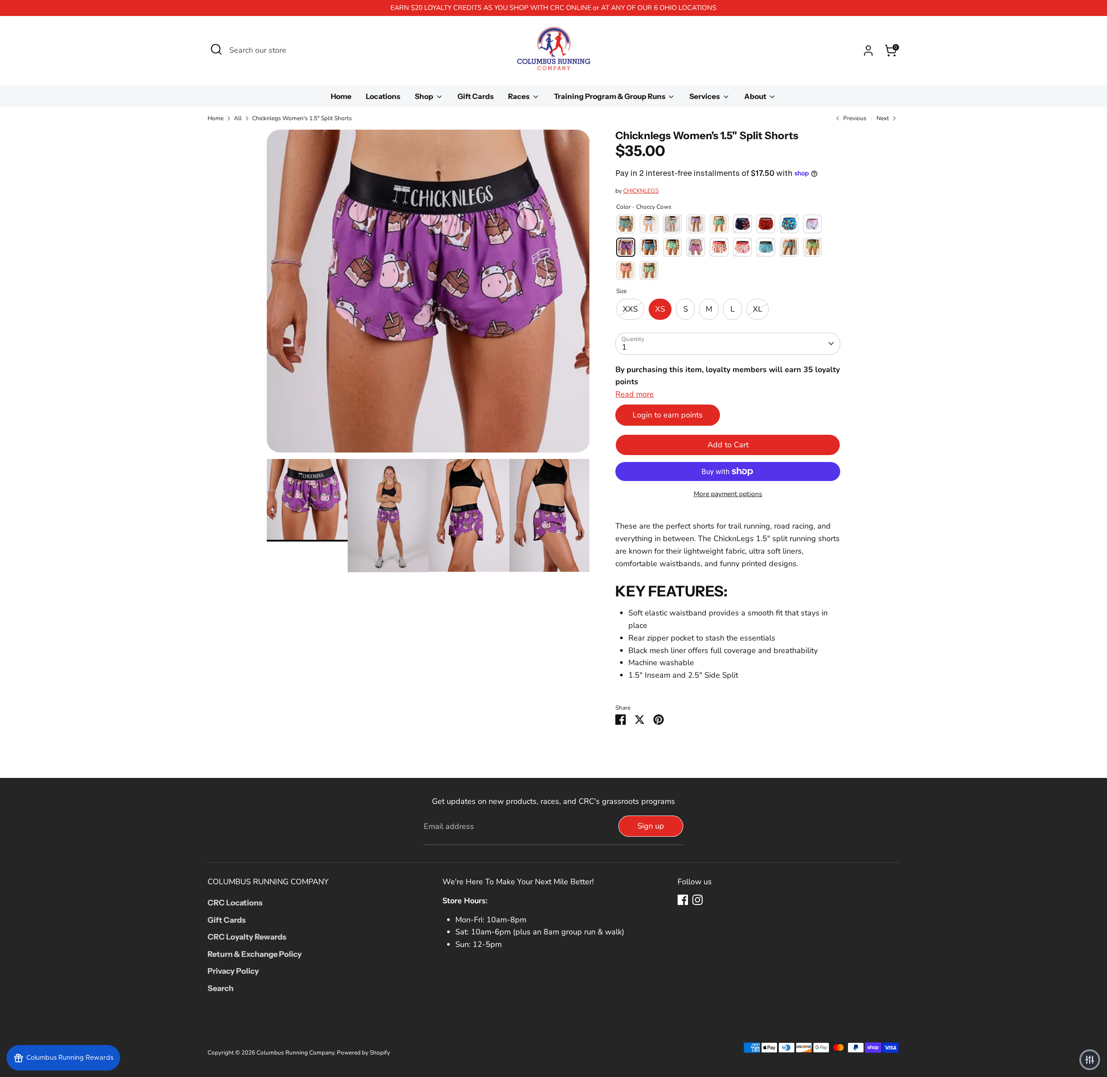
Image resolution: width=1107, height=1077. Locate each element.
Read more (634, 394)
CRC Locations (235, 903)
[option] (428, 294)
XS (660, 309)
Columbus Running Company (295, 1052)
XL (757, 309)
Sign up (650, 826)
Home (341, 96)
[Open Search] (216, 49)
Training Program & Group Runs (610, 96)
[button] (1089, 1059)
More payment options (728, 494)
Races (519, 96)
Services (705, 96)
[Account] (868, 50)
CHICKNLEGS (641, 191)
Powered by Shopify (363, 1052)
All (238, 118)
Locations (383, 96)
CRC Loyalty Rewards (247, 937)
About (756, 96)
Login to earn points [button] (668, 415)
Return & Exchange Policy (255, 954)
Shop (425, 96)
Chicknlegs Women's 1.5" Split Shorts (302, 118)
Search (221, 988)
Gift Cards (476, 96)
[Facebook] (683, 900)
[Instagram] (697, 900)
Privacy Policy (233, 971)
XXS (630, 309)
